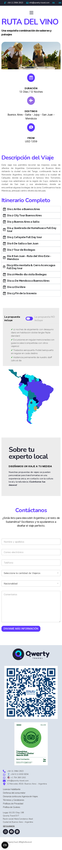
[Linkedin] (17, 831)
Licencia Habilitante (11, 789)
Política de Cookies (11, 807)
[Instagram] (5, 831)
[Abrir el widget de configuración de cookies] (4, 845)
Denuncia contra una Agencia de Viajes (20, 796)
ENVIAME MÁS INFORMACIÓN (21, 628)
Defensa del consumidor (14, 792)
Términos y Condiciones (13, 800)
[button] (6, 55)
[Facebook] (11, 831)
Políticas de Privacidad (13, 803)
